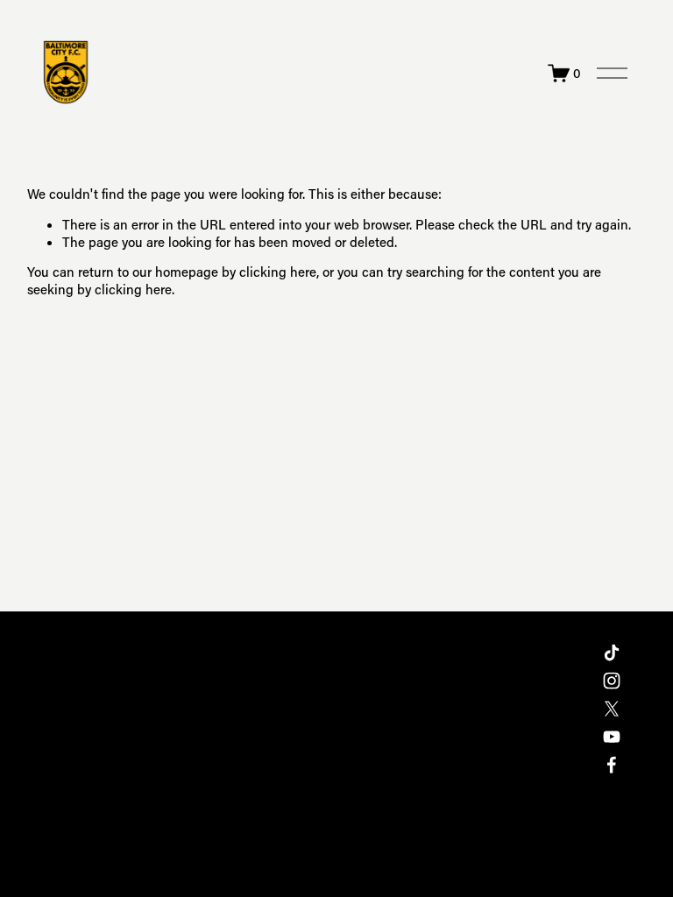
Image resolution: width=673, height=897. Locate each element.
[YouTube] (611, 736)
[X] (611, 708)
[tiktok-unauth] (611, 652)
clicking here (277, 271)
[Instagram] (611, 680)
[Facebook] (611, 764)
